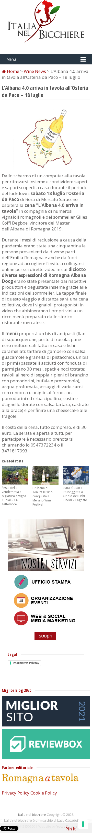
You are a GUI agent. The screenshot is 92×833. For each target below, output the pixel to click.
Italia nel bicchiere (32, 814)
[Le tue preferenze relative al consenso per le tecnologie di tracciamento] (83, 824)
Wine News (35, 71)
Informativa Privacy (26, 663)
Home (12, 71)
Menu (11, 59)
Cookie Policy (43, 793)
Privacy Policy (15, 793)
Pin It (70, 829)
